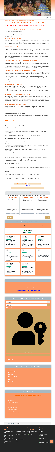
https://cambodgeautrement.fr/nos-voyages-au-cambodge (29, 26)
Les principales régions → (27, 213)
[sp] (31, 434)
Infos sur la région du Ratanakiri (34, 183)
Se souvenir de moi (11, 307)
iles (22, 187)
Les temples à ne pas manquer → (12, 213)
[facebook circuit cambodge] (9, 441)
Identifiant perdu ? (10, 359)
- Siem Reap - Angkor (12, 371)
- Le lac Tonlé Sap (11, 381)
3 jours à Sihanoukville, (16, 187)
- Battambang (10, 374)
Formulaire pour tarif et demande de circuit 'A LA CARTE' (28, 290)
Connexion (28, 354)
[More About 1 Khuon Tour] (8, 438)
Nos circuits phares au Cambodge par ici (27, 193)
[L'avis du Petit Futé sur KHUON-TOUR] (8, 439)
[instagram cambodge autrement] (44, 443)
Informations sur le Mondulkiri (20, 183)
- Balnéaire (10, 379)
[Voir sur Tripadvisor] (7, 237)
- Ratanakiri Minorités (12, 376)
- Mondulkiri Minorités (12, 378)
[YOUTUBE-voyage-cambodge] (44, 430)
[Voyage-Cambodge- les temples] (33, 432)
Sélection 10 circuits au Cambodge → (42, 213)
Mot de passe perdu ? (10, 357)
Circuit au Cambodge (9, 72)
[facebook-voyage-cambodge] (44, 434)
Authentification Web (28, 352)
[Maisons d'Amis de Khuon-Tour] (8, 435)
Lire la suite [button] (24, 246)
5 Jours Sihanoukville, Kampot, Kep (36, 187)
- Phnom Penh (11, 372)
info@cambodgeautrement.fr (28, 287)
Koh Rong (25, 187)
